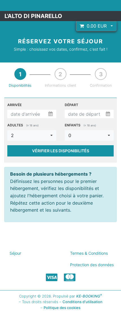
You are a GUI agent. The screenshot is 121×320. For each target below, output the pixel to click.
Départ (71, 105)
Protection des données (92, 264)
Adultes (23, 125)
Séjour (15, 253)
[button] (96, 26)
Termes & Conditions (89, 253)
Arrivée (14, 105)
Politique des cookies (62, 307)
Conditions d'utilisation (82, 301)
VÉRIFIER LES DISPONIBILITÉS (60, 150)
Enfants (80, 125)
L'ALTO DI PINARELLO (33, 16)
